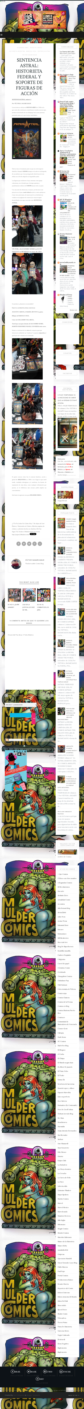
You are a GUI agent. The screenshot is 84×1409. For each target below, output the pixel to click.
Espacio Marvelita (64, 1092)
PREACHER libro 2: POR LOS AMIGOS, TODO (71, 580)
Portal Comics (63, 1276)
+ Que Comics (63, 874)
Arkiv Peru (61, 917)
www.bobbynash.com (67, 263)
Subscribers (66, 1376)
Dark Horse (62, 1037)
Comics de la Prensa (65, 1002)
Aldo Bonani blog (64, 908)
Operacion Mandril (65, 1259)
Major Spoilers (63, 1195)
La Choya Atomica (64, 1169)
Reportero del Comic (65, 1288)
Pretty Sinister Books (66, 234)
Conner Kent (63, 1029)
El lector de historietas (64, 172)
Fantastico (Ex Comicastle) (67, 1105)
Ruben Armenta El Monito (67, 1297)
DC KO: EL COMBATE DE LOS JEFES (43, 607)
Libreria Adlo (62, 1186)
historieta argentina (17, 51)
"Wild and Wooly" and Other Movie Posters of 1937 (68, 162)
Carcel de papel (63, 964)
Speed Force (62, 1310)
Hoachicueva (62, 1122)
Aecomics (61, 904)
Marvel (60, 1203)
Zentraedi (61, 1339)
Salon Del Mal (63, 1301)
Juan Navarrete (63, 1148)
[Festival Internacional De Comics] (16, 791)
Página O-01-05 (71, 136)
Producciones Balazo (65, 1280)
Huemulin (61, 1127)
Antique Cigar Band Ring (71, 110)
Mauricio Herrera (64, 1216)
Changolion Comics (65, 976)
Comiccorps (62, 993)
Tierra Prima (62, 1322)
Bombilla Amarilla (64, 951)
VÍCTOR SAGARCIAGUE (29, 55)
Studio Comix (62, 1314)
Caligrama (61, 959)
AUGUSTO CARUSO (36, 47)
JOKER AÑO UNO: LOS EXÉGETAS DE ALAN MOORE (71, 612)
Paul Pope (61, 1271)
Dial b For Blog (63, 1046)
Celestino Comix (64, 968)
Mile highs (61, 1220)
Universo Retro (63, 1331)
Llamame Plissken (64, 1190)
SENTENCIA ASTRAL (43, 51)
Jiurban (60, 1139)
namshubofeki (63, 1250)
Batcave (61, 929)
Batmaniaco (62, 934)
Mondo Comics (63, 1233)
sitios (28, 330)
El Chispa (61, 1058)
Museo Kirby (62, 1246)
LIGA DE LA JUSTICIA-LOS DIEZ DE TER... (29, 607)
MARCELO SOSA (31, 51)
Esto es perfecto (64, 1097)
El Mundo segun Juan (65, 1063)
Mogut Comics (63, 1229)
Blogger (42, 1392)
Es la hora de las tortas (66, 1084)
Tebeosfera (62, 1318)
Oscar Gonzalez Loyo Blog (67, 1263)
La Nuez (61, 1182)
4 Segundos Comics (65, 883)
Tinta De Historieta (65, 1327)
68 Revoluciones (64, 887)
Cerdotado (62, 972)
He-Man (61, 1118)
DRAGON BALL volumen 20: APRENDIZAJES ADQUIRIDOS (68, 208)
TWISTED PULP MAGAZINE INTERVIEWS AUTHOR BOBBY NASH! (68, 270)
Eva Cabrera (62, 1101)
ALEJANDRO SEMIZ (23, 47)
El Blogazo (61, 1050)
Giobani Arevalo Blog (65, 1114)
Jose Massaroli (63, 1144)
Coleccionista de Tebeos (67, 989)
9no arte (61, 891)
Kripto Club (62, 1161)
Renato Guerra (63, 1284)
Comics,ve (61, 1017)
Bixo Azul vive (63, 942)
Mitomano (61, 1224)
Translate (21, 708)
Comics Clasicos (63, 998)
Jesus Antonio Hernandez (67, 1131)
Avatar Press (62, 921)
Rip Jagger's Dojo (66, 75)
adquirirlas (42, 333)
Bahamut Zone (63, 925)
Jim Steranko (62, 1135)
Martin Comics (63, 1199)
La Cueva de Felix (64, 1178)
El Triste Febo (63, 1071)
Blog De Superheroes (65, 947)
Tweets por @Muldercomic (15, 731)
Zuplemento (62, 1348)
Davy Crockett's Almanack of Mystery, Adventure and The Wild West (68, 153)
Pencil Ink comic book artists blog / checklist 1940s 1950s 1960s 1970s (67, 104)
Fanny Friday (70, 297)
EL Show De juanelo (65, 1067)
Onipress (61, 1254)
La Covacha (62, 1173)
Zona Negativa (63, 1344)
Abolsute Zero (63, 895)
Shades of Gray (66, 295)
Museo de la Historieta (66, 1242)
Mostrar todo (73, 310)
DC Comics (62, 1041)
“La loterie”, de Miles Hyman (72, 176)
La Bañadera (62, 1165)
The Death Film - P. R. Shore (71, 239)
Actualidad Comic (64, 900)
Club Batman (62, 985)
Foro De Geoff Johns (65, 1109)
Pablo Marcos (63, 1267)
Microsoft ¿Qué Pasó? (67, 53)
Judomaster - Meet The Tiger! (72, 78)
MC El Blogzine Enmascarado (66, 200)
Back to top (73, 1395)
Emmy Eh (61, 1080)
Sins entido (62, 1305)
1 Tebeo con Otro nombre (67, 878)
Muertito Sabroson (65, 1237)
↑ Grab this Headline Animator (29, 748)
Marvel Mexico (63, 1207)
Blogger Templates (33, 1395)
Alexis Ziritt (62, 912)
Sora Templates (18, 1395)
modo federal (27, 192)
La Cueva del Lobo (67, 52)
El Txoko (61, 1075)
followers (17, 1376)
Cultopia (61, 1033)
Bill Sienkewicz (63, 938)
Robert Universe (64, 1293)
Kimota (60, 1156)
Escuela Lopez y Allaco (66, 1088)
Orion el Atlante (66, 133)
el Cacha (61, 1054)
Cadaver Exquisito (64, 955)
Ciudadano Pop (63, 981)
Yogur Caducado (64, 1335)
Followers (49, 1376)
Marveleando (62, 1212)
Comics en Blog (63, 1006)
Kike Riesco (62, 1152)
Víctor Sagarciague (34, 560)
